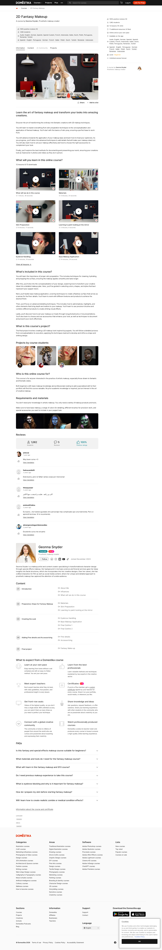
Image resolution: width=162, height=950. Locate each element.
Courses (37, 3)
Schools (19, 921)
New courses (120, 846)
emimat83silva (29, 505)
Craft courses (21, 849)
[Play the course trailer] (57, 77)
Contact (85, 915)
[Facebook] (115, 942)
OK (139, 941)
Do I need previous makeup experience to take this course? (44, 775)
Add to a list (93, 102)
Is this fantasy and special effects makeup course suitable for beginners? (51, 750)
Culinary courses (22, 883)
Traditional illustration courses (59, 846)
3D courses (53, 886)
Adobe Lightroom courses (91, 858)
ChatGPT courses (88, 866)
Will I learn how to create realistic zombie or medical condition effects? (49, 800)
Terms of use (36, 942)
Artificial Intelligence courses (26, 880)
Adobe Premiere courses (91, 869)
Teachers (52, 921)
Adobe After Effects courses (92, 855)
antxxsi (26, 453)
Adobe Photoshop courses (91, 846)
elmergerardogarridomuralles (35, 525)
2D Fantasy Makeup (31, 17)
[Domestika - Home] (17, 8)
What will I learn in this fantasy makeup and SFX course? (43, 767)
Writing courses (21, 869)
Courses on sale (121, 855)
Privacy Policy (48, 942)
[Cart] (121, 2)
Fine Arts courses (55, 863)
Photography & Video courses (26, 855)
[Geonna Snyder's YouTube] (63, 559)
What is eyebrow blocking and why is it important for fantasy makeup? (49, 784)
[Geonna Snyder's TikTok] (67, 559)
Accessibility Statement (75, 942)
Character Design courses (58, 883)
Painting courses (55, 878)
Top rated (119, 849)
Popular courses (121, 852)
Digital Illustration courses (58, 849)
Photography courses (57, 872)
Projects (48, 3)
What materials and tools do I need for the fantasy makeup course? (48, 759)
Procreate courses (88, 852)
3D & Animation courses (24, 860)
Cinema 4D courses (89, 860)
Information (20, 48)
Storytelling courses (56, 889)
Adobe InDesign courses (91, 863)
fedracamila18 (29, 470)
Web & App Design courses (25, 872)
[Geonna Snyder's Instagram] (55, 559)
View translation (28, 462)
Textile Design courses (57, 869)
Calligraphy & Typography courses (28, 875)
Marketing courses (55, 875)
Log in (128, 3)
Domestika (53, 912)
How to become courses (24, 889)
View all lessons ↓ (23, 264)
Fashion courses (22, 866)
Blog (17, 926)
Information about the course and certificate (34, 809)
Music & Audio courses (24, 878)
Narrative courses (55, 892)
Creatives (19, 918)
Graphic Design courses (57, 858)
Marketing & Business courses (26, 852)
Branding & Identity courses (59, 880)
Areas (52, 842)
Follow (44, 559)
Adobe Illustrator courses (91, 849)
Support (85, 912)
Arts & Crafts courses (56, 855)
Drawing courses (55, 852)
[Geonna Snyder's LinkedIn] (59, 559)
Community (43, 48)
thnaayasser (28, 488)
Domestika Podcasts (23, 924)
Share (82, 102)
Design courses (21, 858)
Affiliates (52, 915)
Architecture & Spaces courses (27, 863)
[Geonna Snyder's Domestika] (51, 559)
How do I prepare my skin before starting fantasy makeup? (44, 792)
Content (31, 48)
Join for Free (139, 3)
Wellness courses (22, 886)
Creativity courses (55, 895)
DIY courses (53, 860)
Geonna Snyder (32, 21)
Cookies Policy (60, 942)
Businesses (53, 918)
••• (62, 3)
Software (86, 842)
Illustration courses (22, 846)
